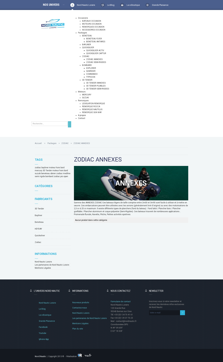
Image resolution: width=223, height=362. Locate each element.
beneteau (45, 173)
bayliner (44, 167)
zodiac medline (63, 173)
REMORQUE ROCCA (91, 106)
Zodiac (38, 242)
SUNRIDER (91, 71)
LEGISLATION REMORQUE (93, 103)
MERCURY (86, 95)
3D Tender (47, 170)
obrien (53, 173)
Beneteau (39, 222)
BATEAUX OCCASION (91, 21)
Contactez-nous (79, 308)
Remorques (83, 100)
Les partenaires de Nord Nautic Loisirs (52, 265)
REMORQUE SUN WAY (92, 112)
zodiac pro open (61, 176)
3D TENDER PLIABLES (95, 86)
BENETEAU (87, 36)
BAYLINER (86, 44)
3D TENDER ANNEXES (96, 83)
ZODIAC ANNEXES (94, 59)
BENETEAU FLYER (94, 39)
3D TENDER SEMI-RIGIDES (97, 89)
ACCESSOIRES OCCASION (93, 30)
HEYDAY (38, 229)
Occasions (83, 18)
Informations (46, 254)
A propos (82, 115)
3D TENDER (87, 80)
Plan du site (77, 329)
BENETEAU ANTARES (95, 41)
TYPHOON (90, 77)
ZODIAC (85, 56)
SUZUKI (85, 97)
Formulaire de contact (121, 301)
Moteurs (82, 92)
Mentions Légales (43, 268)
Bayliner (38, 215)
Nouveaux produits (80, 302)
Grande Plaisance (160, 5)
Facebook (43, 327)
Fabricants (43, 199)
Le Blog (110, 5)
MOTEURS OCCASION (92, 24)
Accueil (38, 143)
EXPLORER (91, 68)
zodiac (38, 167)
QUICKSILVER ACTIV (95, 50)
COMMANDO (92, 74)
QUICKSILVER (88, 47)
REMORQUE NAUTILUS (92, 109)
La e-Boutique (133, 5)
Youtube (42, 333)
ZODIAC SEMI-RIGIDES (96, 62)
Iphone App (44, 339)
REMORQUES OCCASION (93, 27)
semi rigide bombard (44, 176)
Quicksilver (40, 235)
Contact (81, 118)
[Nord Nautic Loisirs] (52, 24)
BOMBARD (87, 65)
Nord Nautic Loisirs (86, 5)
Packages (82, 33)
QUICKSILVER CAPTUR (96, 53)
